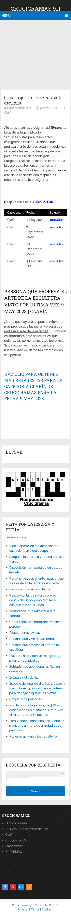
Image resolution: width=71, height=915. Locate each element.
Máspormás (14, 846)
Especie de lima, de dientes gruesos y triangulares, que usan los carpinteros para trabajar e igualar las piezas (37, 688)
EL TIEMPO (13, 852)
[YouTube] (13, 887)
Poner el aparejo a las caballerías (33, 736)
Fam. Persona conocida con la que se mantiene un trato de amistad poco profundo (36, 725)
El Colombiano (16, 823)
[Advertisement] (35, 54)
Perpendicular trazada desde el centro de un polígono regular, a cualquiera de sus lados (32, 600)
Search (35, 791)
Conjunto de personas (25, 699)
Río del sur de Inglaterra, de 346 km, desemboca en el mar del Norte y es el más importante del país (36, 710)
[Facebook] (5, 887)
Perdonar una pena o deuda (29, 589)
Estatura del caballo (24, 677)
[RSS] (29, 887)
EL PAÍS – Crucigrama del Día (26, 829)
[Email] (21, 887)
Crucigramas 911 (36, 8)
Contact (47, 909)
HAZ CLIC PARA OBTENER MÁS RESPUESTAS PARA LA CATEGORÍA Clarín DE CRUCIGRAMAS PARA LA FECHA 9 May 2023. (33, 386)
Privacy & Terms (28, 909)
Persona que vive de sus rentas (32, 639)
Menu (6, 15)
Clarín (9, 835)
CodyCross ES (15, 840)
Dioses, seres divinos (24, 633)
